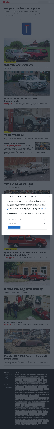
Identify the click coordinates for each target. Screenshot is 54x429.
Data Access (27, 232)
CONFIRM (14, 227)
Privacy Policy (34, 232)
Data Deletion (19, 232)
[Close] (50, 197)
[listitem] (27, 219)
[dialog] (27, 214)
